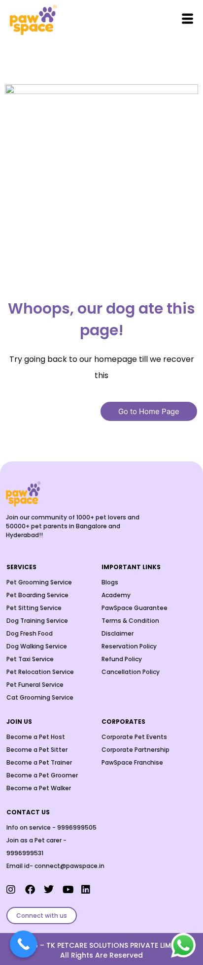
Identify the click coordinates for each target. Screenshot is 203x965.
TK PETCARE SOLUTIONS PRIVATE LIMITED (116, 945)
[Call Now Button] (23, 944)
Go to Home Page (148, 411)
